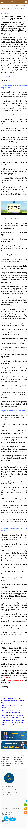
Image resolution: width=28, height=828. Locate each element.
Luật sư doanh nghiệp (19, 755)
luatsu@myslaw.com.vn (15, 680)
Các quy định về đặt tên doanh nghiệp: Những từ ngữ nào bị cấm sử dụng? (13, 701)
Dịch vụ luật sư (17, 751)
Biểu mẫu (4, 751)
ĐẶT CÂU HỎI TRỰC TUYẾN (10, 792)
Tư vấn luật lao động (18, 763)
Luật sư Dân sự (17, 753)
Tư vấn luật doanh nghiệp (7, 763)
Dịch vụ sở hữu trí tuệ (6, 753)
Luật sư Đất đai (5, 755)
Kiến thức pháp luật (18, 759)
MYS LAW (13, 2)
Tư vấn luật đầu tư (18, 761)
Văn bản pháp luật (6, 765)
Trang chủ (5, 8)
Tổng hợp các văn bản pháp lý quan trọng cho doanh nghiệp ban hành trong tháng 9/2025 (13, 722)
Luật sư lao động (5, 759)
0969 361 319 (12, 786)
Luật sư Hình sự (5, 757)
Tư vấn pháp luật (5, 761)
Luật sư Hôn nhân (18, 757)
